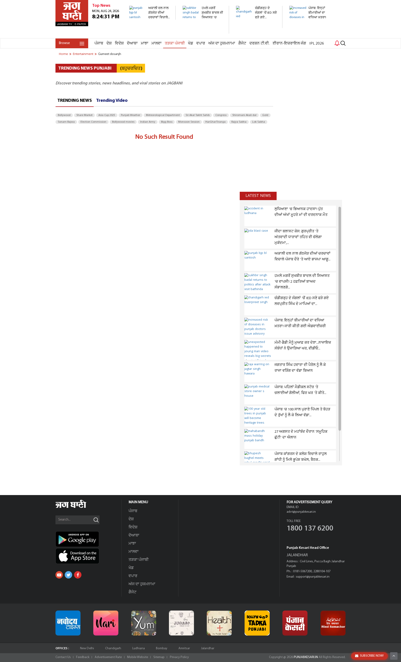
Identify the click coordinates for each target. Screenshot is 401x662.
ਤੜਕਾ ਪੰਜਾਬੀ (175, 43)
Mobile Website (137, 657)
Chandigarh (113, 648)
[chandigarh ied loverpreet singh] (256, 25)
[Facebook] (77, 575)
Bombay (161, 648)
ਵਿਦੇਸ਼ (119, 43)
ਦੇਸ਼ (109, 43)
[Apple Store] (88, 556)
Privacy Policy (179, 657)
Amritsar (184, 648)
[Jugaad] (181, 623)
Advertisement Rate (108, 657)
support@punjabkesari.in (313, 577)
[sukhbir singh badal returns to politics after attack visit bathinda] (203, 31)
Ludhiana (138, 648)
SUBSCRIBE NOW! (372, 656)
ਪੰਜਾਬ (98, 43)
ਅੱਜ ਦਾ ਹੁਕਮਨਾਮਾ (221, 43)
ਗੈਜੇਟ (242, 43)
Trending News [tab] (74, 100)
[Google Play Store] (88, 539)
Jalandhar (207, 648)
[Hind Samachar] (333, 623)
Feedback (82, 657)
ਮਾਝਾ (144, 43)
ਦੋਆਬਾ (132, 43)
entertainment (83, 54)
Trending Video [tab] (112, 100)
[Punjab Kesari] (294, 623)
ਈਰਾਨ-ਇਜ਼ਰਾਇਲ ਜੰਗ (289, 43)
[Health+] (219, 623)
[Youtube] (59, 575)
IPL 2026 (316, 43)
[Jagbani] (77, 507)
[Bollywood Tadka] (257, 623)
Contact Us (63, 657)
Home (63, 54)
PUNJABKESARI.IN (306, 657)
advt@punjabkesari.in (301, 512)
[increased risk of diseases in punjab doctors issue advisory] (309, 36)
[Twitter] (68, 575)
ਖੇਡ (190, 43)
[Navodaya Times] (68, 623)
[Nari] (105, 623)
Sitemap (159, 657)
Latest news (258, 195)
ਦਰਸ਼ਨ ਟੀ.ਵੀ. (259, 43)
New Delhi (87, 648)
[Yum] (143, 623)
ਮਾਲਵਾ (157, 43)
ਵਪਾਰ (200, 43)
